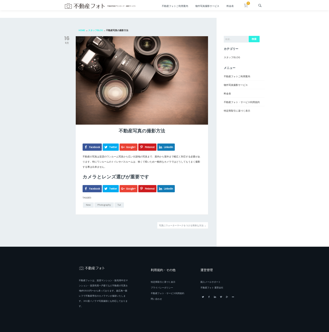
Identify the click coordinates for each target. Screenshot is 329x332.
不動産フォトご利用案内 (175, 6)
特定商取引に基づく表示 (237, 110)
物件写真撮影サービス (207, 6)
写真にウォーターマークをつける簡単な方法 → (182, 225)
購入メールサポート (210, 282)
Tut (119, 204)
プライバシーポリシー (162, 287)
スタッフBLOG (95, 30)
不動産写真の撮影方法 (142, 131)
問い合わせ (156, 299)
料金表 (230, 6)
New (88, 204)
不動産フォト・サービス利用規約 (242, 102)
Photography (104, 204)
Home (82, 30)
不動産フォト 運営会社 (211, 287)
